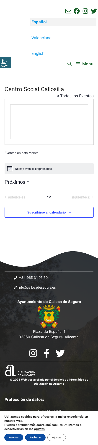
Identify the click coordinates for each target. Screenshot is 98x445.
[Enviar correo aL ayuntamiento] (68, 11)
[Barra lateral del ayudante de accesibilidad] (5, 62)
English (37, 53)
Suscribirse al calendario (46, 212)
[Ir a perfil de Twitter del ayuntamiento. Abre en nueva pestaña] (94, 11)
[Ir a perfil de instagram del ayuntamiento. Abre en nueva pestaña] (85, 11)
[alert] (49, 168)
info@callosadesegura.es (37, 287)
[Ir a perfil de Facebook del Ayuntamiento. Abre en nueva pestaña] (76, 11)
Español (39, 22)
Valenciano (41, 38)
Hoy (49, 196)
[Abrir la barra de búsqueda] (69, 64)
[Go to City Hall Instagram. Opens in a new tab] (33, 353)
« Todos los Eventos (75, 96)
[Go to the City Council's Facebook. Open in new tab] (46, 353)
